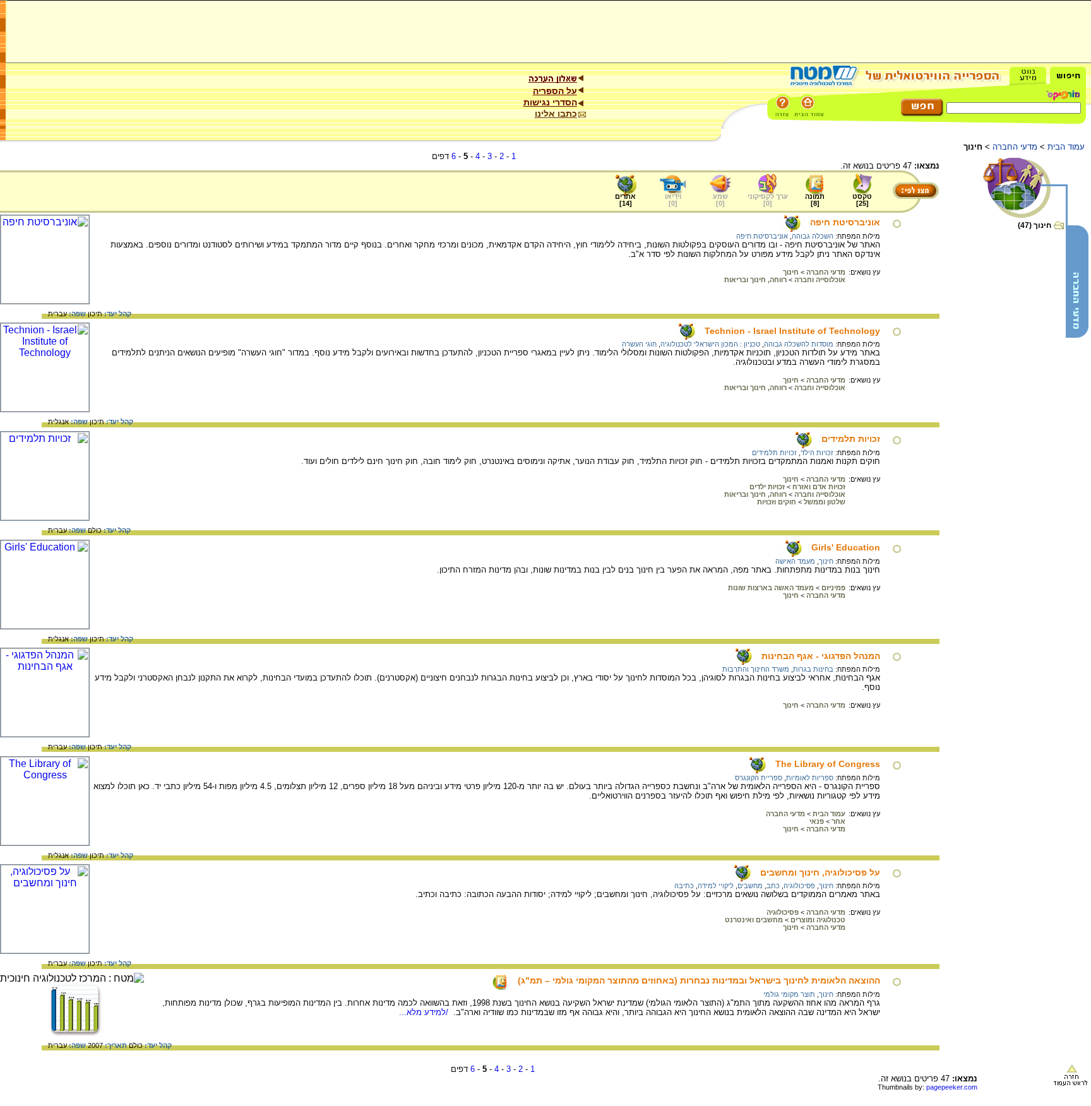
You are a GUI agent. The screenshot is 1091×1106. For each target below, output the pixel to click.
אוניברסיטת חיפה (845, 222)
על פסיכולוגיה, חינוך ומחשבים (820, 872)
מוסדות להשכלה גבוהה (798, 344)
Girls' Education (845, 547)
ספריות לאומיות (809, 778)
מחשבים (750, 885)
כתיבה (684, 885)
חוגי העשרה (639, 344)
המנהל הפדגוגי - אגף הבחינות (820, 656)
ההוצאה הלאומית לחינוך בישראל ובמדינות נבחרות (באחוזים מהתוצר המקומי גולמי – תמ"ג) (699, 980)
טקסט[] (862, 200)
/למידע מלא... (425, 1012)
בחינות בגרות (813, 669)
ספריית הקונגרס (758, 778)
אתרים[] (625, 200)
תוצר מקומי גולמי (789, 994)
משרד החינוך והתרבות (755, 669)
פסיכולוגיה (799, 885)
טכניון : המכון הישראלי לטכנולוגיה (710, 344)
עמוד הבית (1066, 147)
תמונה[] (815, 200)
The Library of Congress (827, 764)
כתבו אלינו (556, 114)
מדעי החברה (1015, 147)
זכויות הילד (817, 452)
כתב (773, 885)
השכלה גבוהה (812, 236)
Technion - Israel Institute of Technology (792, 331)
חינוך (826, 561)
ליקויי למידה (716, 885)
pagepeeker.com (951, 1087)
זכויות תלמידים (850, 439)
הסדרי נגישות (550, 102)
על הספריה (555, 91)
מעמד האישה (795, 561)
